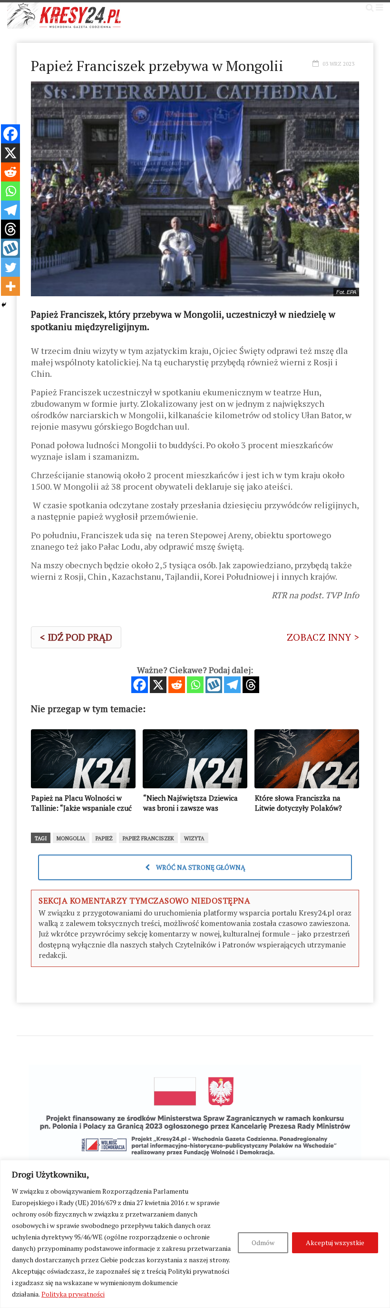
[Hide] (4, 305)
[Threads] (251, 684)
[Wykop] (213, 684)
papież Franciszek (148, 838)
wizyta (194, 838)
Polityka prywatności (73, 1293)
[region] (195, 1234)
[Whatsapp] (195, 684)
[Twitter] (10, 267)
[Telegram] (232, 684)
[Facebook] (139, 684)
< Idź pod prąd (76, 637)
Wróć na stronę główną (200, 867)
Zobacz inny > (323, 637)
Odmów (263, 1242)
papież (104, 838)
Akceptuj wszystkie (335, 1242)
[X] (158, 684)
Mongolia (71, 838)
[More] (10, 286)
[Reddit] (176, 684)
